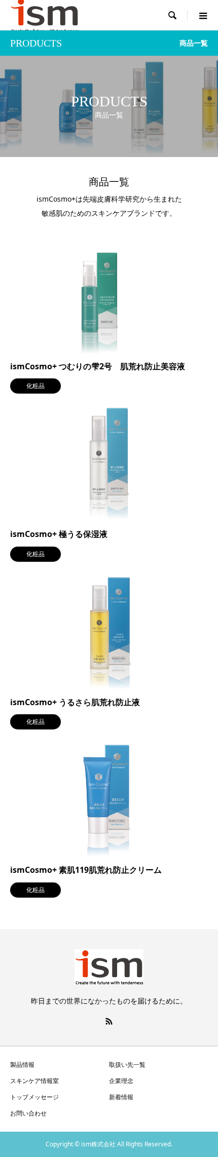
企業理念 (121, 1080)
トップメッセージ (34, 1097)
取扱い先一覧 (127, 1064)
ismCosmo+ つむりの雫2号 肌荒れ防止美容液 (97, 366)
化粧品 (35, 385)
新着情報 (121, 1097)
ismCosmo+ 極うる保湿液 (58, 533)
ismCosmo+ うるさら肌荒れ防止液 (75, 702)
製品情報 (22, 1064)
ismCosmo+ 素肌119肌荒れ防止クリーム (86, 869)
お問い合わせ (28, 1113)
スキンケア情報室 (34, 1080)
